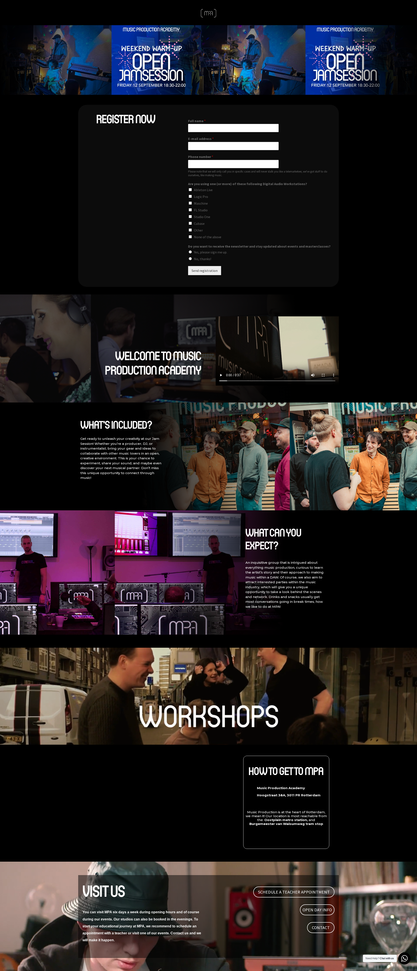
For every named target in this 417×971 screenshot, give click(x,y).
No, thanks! (202, 259)
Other (198, 230)
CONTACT (321, 927)
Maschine (201, 203)
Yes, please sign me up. (210, 252)
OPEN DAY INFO (317, 909)
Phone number (200, 156)
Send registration (205, 270)
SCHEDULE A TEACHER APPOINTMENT (294, 892)
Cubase (199, 223)
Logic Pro (201, 196)
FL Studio (201, 210)
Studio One (202, 217)
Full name (197, 121)
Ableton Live (203, 190)
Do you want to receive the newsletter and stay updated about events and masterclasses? (259, 246)
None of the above (207, 237)
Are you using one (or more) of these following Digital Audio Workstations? (247, 184)
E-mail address (201, 138)
